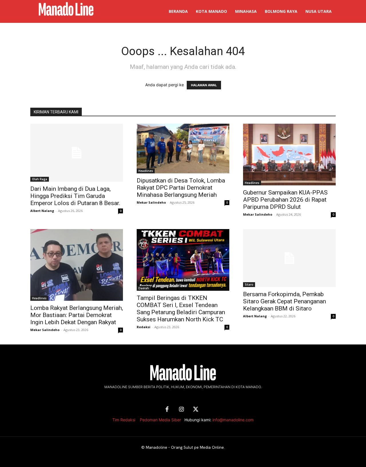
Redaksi (143, 327)
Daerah (143, 288)
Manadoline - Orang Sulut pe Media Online (185, 447)
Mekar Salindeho (151, 202)
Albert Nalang (42, 211)
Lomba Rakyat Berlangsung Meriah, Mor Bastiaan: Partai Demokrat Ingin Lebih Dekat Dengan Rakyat (76, 315)
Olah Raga (39, 179)
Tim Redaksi (123, 419)
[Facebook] (167, 409)
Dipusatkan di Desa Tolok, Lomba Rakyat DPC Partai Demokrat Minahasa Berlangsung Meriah (181, 187)
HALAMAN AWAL (204, 85)
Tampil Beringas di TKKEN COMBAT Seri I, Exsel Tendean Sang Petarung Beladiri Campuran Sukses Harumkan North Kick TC (181, 308)
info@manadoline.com (233, 419)
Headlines (145, 171)
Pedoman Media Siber (160, 419)
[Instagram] (181, 409)
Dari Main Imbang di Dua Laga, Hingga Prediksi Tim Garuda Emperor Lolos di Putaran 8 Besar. (75, 196)
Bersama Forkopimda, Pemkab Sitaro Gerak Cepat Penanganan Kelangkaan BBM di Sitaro (284, 301)
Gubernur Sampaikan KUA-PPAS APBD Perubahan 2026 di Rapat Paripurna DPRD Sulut (285, 199)
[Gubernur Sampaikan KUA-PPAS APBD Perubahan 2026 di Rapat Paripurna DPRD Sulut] (289, 154)
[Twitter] (195, 409)
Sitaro (249, 284)
